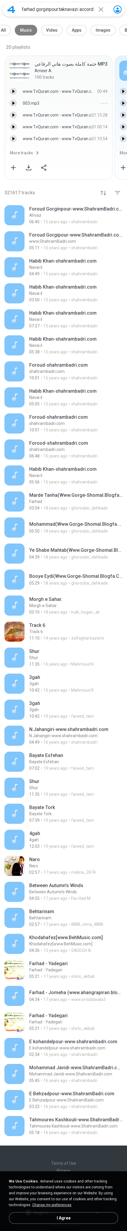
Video (52, 30)
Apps (77, 30)
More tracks (21, 153)
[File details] (63, 215)
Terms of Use (63, 1163)
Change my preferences (51, 1205)
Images (103, 30)
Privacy (63, 1170)
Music (26, 30)
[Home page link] (11, 9)
